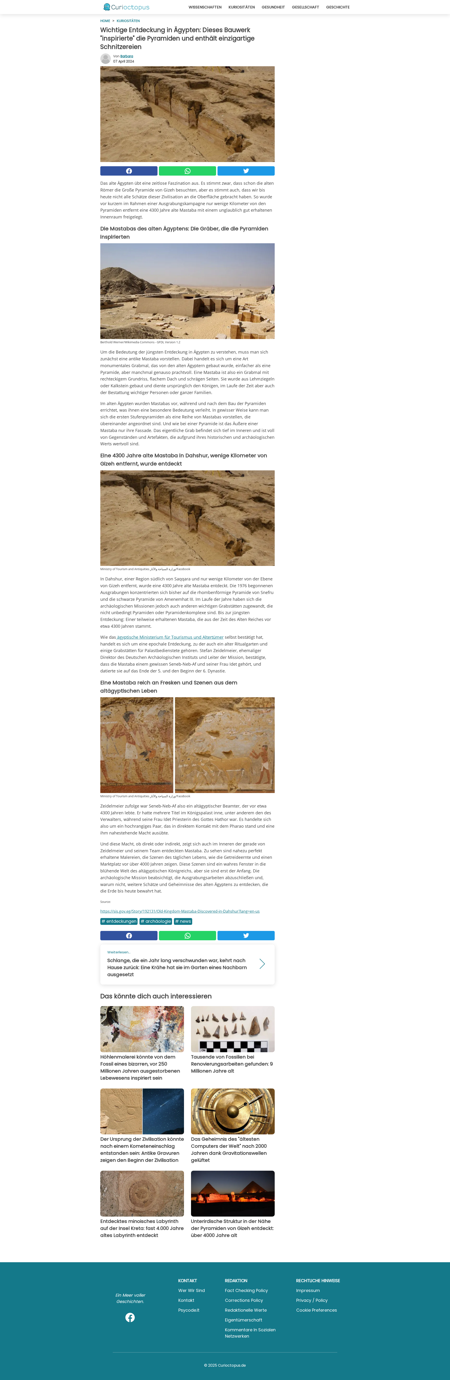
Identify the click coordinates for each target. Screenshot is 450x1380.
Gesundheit (273, 7)
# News (183, 921)
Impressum (308, 1290)
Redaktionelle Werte (246, 1310)
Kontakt (186, 1300)
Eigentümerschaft (243, 1320)
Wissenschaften (205, 7)
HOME (105, 20)
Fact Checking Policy (246, 1290)
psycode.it (188, 1310)
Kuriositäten (242, 7)
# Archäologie (156, 921)
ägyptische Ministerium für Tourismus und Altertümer (170, 637)
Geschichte (338, 7)
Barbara (126, 56)
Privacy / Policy (312, 1300)
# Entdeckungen (118, 921)
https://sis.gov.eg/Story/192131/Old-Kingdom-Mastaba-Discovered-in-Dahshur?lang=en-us (180, 911)
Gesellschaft (305, 7)
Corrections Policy (244, 1300)
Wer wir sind (191, 1290)
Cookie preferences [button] (316, 1310)
